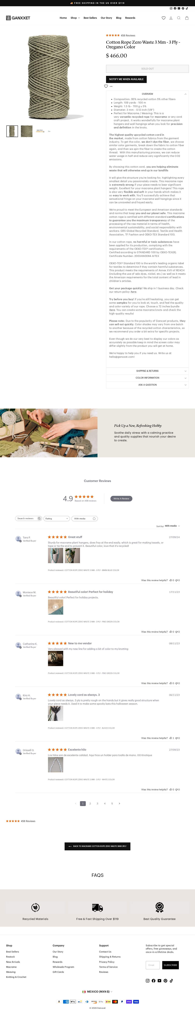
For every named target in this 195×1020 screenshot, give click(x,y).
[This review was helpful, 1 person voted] (171, 738)
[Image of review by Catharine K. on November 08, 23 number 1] (55, 658)
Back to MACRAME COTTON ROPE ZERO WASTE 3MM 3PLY (99, 846)
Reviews (103, 972)
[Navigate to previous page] (75, 803)
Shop (74, 18)
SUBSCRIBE (170, 965)
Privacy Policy (106, 962)
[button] (55, 607)
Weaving (11, 972)
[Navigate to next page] (119, 803)
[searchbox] (25, 518)
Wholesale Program (63, 967)
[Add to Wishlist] (109, 85)
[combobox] (57, 518)
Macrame (11, 967)
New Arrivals (13, 962)
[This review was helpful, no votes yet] (171, 580)
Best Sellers (90, 18)
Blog (118, 18)
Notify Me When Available (126, 79)
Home (63, 18)
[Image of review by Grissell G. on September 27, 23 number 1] (55, 764)
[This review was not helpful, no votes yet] (176, 580)
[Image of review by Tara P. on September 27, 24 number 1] (55, 555)
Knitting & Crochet (16, 977)
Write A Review (121, 498)
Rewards (130, 18)
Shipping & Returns (110, 957)
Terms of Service (108, 967)
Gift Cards (58, 972)
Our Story (106, 18)
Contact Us (105, 952)
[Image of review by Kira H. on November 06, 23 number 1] (55, 713)
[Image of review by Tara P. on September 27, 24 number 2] (72, 555)
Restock (10, 957)
